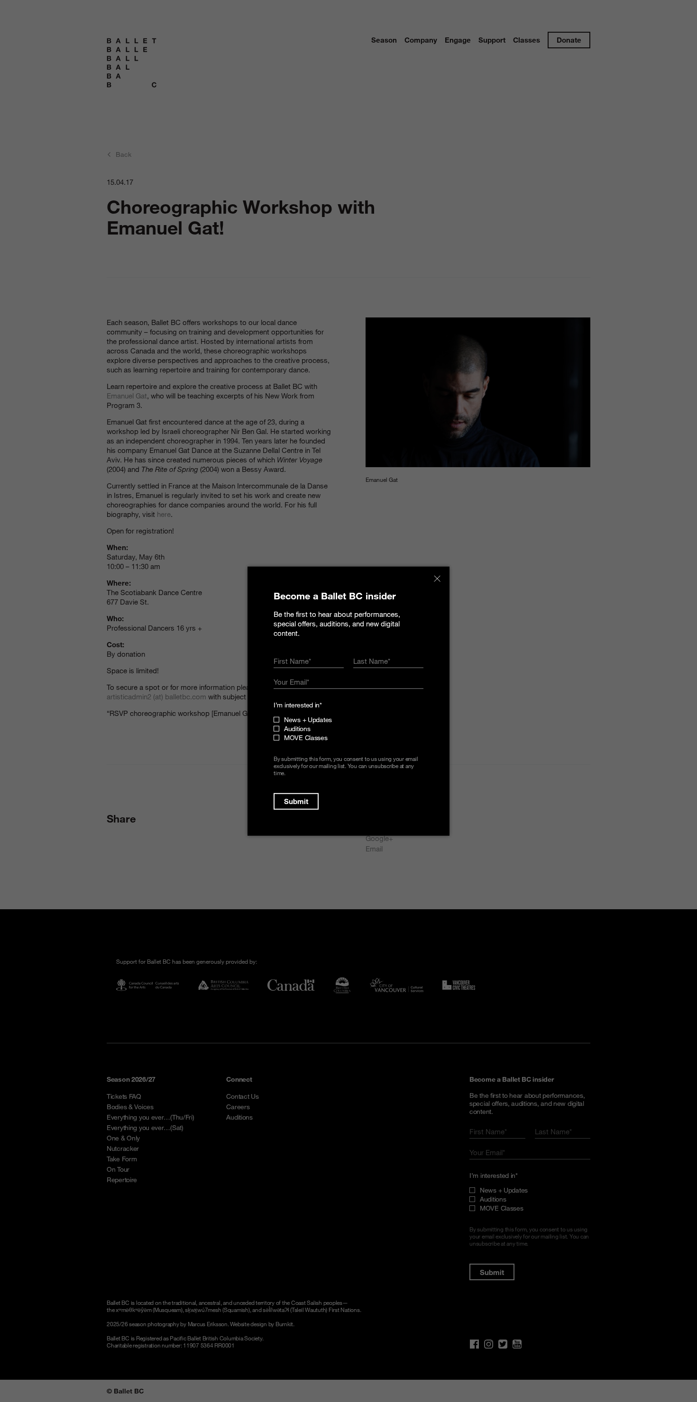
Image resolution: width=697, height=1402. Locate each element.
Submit (296, 801)
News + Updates (308, 719)
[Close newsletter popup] (437, 578)
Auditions (297, 728)
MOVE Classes (306, 737)
